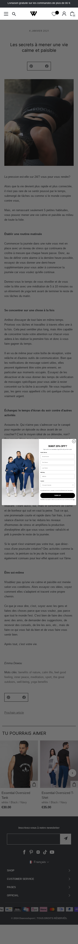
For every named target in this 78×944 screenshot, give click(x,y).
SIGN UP (57, 495)
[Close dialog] (73, 441)
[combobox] (57, 485)
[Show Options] (73, 485)
